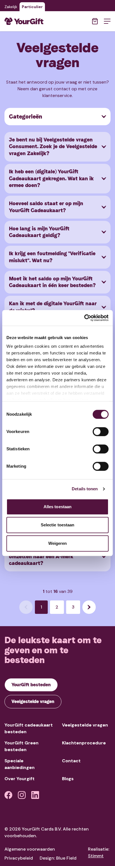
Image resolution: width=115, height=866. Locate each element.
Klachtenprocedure (84, 743)
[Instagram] (22, 795)
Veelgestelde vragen (85, 725)
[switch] (101, 431)
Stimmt (96, 856)
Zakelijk (10, 6)
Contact (71, 761)
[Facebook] (8, 795)
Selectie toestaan (58, 524)
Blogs (68, 779)
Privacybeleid (18, 858)
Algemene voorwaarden (29, 849)
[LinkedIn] (35, 795)
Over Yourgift (19, 779)
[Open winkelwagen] (94, 21)
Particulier (32, 6)
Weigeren (57, 543)
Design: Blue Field (58, 858)
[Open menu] (107, 21)
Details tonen (85, 488)
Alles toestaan (57, 506)
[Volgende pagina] (89, 607)
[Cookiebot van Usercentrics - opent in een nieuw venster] (84, 317)
